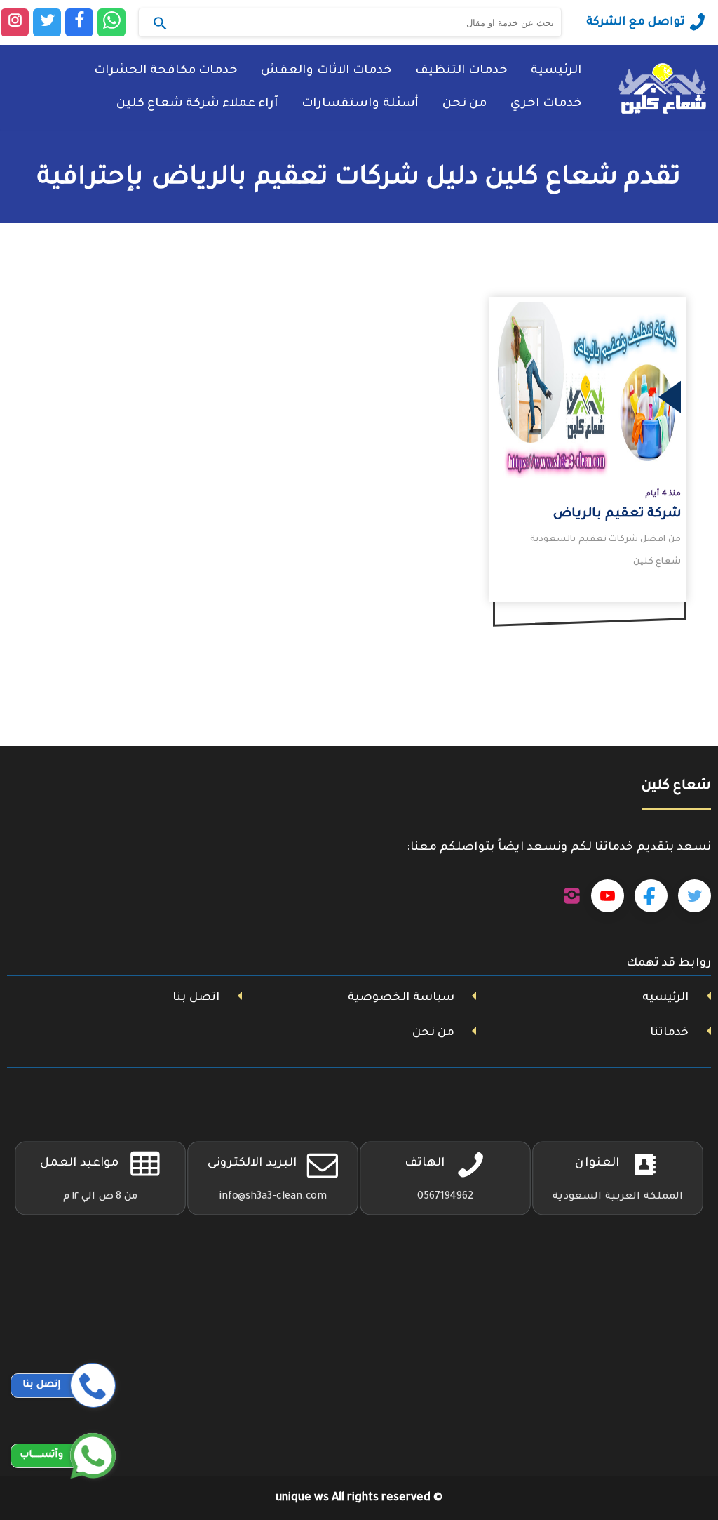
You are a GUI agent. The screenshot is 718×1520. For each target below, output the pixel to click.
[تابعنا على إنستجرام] (572, 896)
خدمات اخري (545, 104)
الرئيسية (556, 71)
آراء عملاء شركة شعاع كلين (197, 104)
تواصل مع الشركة (635, 22)
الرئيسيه (665, 998)
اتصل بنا (195, 998)
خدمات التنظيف (461, 71)
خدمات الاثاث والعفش (326, 71)
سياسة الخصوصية (401, 998)
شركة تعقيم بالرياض (617, 514)
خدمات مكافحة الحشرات (165, 71)
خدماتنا (669, 1033)
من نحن (464, 104)
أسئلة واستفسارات (360, 104)
